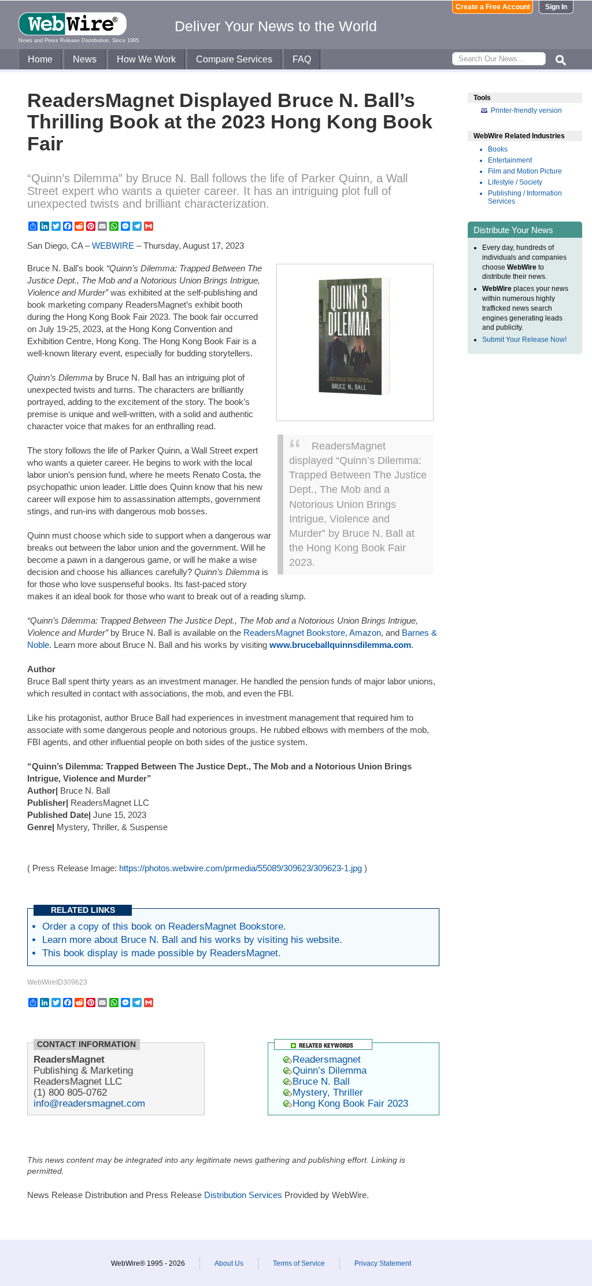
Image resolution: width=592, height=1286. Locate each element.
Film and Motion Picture (525, 171)
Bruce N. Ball (321, 1081)
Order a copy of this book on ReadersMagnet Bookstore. (164, 926)
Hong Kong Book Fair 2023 (350, 1103)
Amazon (365, 633)
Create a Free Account (493, 7)
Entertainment (510, 160)
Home (40, 59)
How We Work (146, 59)
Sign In (556, 7)
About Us (228, 1263)
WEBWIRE (113, 245)
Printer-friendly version (526, 110)
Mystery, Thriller (328, 1092)
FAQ (302, 59)
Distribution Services (243, 1195)
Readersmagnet (327, 1059)
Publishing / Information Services (525, 197)
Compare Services (234, 59)
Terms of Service (299, 1263)
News (85, 59)
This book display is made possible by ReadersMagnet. (161, 953)
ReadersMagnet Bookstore (294, 633)
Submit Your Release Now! (524, 340)
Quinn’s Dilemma (330, 1070)
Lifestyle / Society (515, 182)
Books (498, 149)
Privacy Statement (382, 1263)
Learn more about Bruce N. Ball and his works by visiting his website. (192, 939)
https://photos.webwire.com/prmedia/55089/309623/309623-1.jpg (240, 868)
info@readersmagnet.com (89, 1103)
